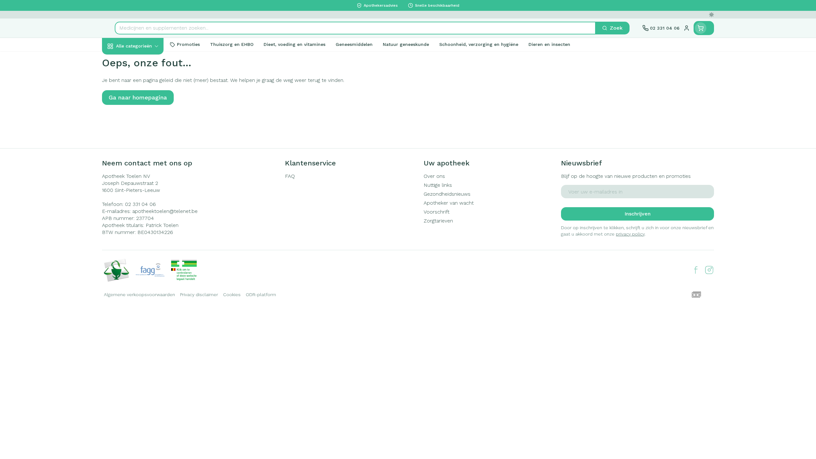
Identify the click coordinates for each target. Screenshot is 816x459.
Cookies (232, 294)
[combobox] (355, 28)
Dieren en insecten (142, 198)
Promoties (120, 61)
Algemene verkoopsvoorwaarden (139, 294)
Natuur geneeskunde (142, 163)
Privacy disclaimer (199, 294)
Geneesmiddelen (142, 215)
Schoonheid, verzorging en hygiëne (142, 80)
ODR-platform (261, 294)
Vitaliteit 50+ (142, 146)
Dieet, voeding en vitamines (142, 103)
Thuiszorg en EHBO (142, 181)
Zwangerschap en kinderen (142, 126)
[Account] (686, 28)
